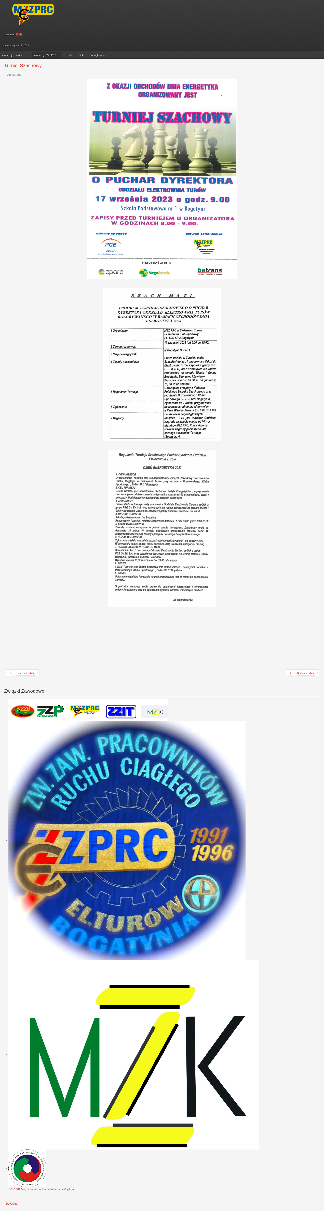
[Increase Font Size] (20, 34)
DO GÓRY (11, 1203)
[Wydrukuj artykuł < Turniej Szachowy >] (315, 75)
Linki (81, 55)
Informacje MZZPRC (45, 55)
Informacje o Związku (13, 55)
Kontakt (69, 55)
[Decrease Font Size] (17, 34)
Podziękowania (98, 55)
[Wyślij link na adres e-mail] (319, 75)
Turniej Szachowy (23, 65)
